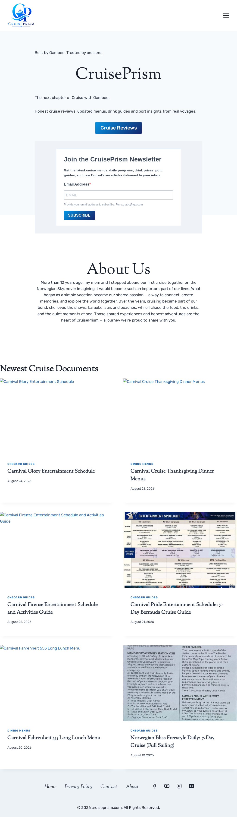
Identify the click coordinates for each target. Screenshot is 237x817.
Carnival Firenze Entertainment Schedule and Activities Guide (52, 608)
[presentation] (57, 416)
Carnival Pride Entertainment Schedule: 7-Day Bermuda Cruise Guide (177, 608)
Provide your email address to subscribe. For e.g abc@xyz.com (103, 204)
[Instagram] (179, 786)
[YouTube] (167, 786)
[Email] (191, 786)
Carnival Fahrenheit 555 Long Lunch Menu (53, 738)
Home (50, 787)
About (132, 787)
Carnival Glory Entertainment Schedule (51, 471)
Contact (108, 787)
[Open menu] (226, 15)
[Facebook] (155, 786)
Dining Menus (142, 464)
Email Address (76, 184)
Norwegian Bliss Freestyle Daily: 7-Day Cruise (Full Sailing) (173, 741)
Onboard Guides (20, 464)
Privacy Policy (78, 787)
